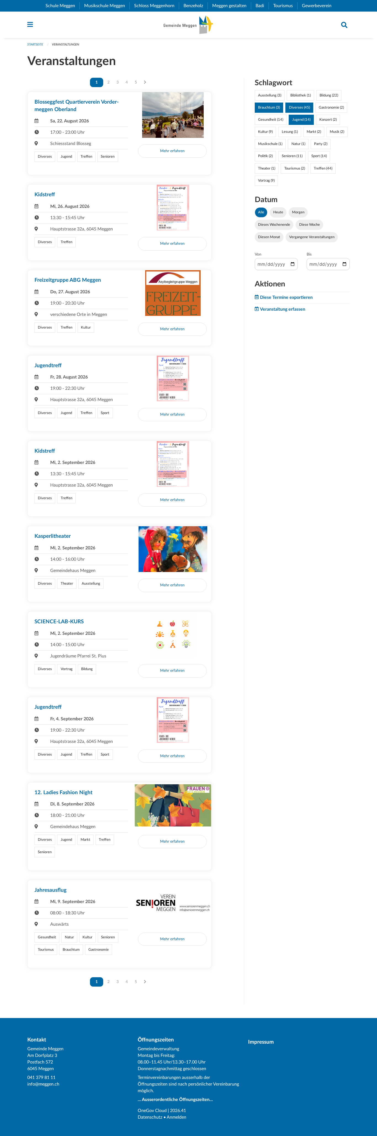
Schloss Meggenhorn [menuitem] (156, 6)
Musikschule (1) (270, 144)
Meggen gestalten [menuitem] (231, 6)
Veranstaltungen (65, 44)
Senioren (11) (292, 156)
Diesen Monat (269, 237)
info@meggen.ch (43, 1084)
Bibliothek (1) (300, 95)
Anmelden (176, 1117)
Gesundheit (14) (270, 119)
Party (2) (320, 144)
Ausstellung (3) (269, 95)
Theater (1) (266, 168)
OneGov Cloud (152, 1110)
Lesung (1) (290, 131)
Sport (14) (319, 156)
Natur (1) (298, 144)
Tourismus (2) (294, 168)
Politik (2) (265, 156)
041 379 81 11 (41, 1077)
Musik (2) (337, 131)
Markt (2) (314, 131)
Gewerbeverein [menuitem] (319, 6)
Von (258, 254)
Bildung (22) (329, 95)
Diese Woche (309, 224)
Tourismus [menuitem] (285, 6)
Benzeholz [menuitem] (196, 6)
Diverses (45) (299, 107)
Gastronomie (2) (331, 107)
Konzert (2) (328, 119)
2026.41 (178, 1110)
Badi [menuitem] (262, 6)
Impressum (261, 1042)
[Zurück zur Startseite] (188, 25)
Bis (309, 254)
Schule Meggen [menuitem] (62, 6)
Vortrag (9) (266, 180)
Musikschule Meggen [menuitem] (106, 6)
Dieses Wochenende (274, 224)
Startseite (35, 44)
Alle (261, 212)
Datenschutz (150, 1117)
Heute (278, 212)
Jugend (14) (301, 119)
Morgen (298, 212)
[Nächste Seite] (145, 82)
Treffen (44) (323, 168)
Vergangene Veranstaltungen (311, 237)
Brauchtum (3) (269, 107)
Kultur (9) (265, 131)
